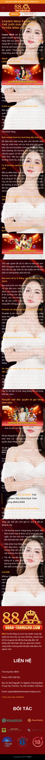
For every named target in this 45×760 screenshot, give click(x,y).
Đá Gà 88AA (24, 494)
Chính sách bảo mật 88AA (13, 697)
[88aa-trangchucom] (23, 8)
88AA (41, 41)
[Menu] (3, 8)
